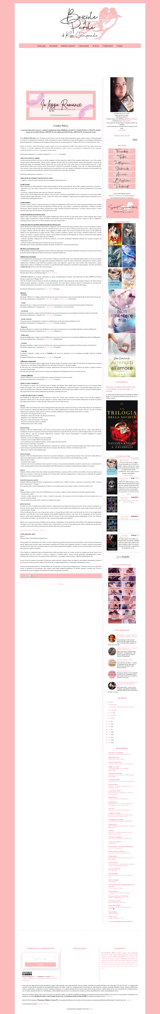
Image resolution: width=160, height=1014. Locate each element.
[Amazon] (122, 177)
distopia (128, 960)
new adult (114, 960)
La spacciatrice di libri (114, 791)
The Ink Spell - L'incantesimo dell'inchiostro (120, 846)
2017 (109, 734)
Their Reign (124, 535)
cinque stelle (117, 955)
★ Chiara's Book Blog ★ (115, 837)
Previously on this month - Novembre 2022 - (119, 853)
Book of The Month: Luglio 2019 (117, 902)
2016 (109, 737)
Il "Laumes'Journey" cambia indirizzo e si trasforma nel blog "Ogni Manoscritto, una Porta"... (121, 864)
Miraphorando (112, 824)
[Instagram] (122, 165)
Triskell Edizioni (132, 119)
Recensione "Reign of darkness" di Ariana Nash (120, 764)
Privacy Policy (55, 154)
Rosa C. (35, 976)
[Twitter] (122, 159)
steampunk (131, 966)
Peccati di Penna (112, 802)
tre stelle (109, 955)
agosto (111, 713)
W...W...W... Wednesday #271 (116, 848)
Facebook (35, 530)
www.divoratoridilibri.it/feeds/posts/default (120, 921)
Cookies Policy (49, 299)
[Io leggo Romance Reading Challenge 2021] (61, 119)
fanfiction (136, 966)
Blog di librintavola (113, 757)
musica (116, 962)
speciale (116, 966)
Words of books (112, 917)
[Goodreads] (122, 171)
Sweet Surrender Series (123, 966)
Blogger (91, 1009)
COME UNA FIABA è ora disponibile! (118, 799)
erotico (103, 958)
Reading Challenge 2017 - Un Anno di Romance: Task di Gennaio (127, 648)
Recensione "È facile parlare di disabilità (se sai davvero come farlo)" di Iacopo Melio (120, 815)
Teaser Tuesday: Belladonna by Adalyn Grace (119, 838)
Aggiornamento (112, 843)
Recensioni (53, 46)
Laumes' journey (113, 862)
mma (102, 968)
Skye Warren (125, 499)
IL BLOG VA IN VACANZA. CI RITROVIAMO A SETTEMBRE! (121, 775)
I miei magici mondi (113, 780)
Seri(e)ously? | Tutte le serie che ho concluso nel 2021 (120, 876)
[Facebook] (122, 153)
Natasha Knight (125, 537)
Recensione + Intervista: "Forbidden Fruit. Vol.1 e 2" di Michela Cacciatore (121, 786)
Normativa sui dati (63, 299)
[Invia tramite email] (26, 576)
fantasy (115, 957)
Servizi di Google (25, 530)
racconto (129, 957)
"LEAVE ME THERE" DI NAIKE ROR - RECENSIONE (118, 769)
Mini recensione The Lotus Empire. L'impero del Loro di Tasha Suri (120, 793)
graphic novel (134, 962)
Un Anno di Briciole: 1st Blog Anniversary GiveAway (125, 660)
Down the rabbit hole (114, 869)
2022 (109, 721)
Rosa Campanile (125, 460)
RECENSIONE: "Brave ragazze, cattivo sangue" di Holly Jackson (121, 858)
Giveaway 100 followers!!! (124, 671)
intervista (103, 964)
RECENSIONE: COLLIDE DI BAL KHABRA (120, 821)
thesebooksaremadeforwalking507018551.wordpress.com (121, 885)
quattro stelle (126, 953)
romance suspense (115, 958)
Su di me (96, 46)
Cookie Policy (109, 996)
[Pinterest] (122, 188)
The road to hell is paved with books (118, 896)
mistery (130, 964)
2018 (109, 732)
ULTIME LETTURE (123, 456)
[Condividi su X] (30, 576)
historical (103, 960)
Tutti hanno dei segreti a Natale (116, 759)
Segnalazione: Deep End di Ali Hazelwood (119, 810)
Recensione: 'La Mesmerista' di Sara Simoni (119, 754)
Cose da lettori (121, 960)
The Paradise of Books (114, 905)
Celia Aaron (125, 480)
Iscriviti (40, 964)
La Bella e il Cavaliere (114, 813)
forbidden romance (120, 964)
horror (126, 964)
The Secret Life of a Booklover (116, 851)
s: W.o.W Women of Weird (115, 888)
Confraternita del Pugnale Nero (129, 958)
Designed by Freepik (43, 1004)
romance (119, 953)
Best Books (109, 964)
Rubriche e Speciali (68, 46)
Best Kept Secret (124, 497)
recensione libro (108, 952)
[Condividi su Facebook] (32, 576)
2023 (109, 702)
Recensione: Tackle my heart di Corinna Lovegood (121, 781)
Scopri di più (121, 130)
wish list (110, 957)
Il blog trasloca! (112, 881)
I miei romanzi (84, 46)
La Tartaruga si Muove (114, 901)
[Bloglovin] (122, 182)
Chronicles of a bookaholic (115, 753)
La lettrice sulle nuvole (114, 762)
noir (104, 968)
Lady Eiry (111, 808)
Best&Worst (122, 957)
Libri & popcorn (113, 891)
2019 (109, 729)
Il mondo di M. (112, 797)
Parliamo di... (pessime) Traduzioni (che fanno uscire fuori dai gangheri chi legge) (127, 683)
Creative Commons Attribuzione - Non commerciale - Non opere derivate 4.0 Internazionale (39, 978)
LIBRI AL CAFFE (113, 767)
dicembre (112, 704)
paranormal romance (127, 955)
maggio (112, 715)
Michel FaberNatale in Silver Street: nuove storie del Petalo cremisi (121, 826)
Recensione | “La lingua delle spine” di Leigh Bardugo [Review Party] (119, 833)
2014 (109, 742)
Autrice (111, 966)
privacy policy (51, 273)
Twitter (42, 530)
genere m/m (135, 957)
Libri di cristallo (112, 874)
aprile (111, 718)
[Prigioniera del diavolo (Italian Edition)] (112, 494)
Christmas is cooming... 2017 (115, 918)
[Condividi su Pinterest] (34, 576)
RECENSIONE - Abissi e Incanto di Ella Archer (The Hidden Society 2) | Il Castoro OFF (120, 804)
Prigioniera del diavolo (124, 478)
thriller (107, 958)
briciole (103, 955)
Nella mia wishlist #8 (113, 913)
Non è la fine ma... (113, 870)
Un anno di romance (109, 962)
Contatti (119, 46)
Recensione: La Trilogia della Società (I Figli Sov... (122, 707)
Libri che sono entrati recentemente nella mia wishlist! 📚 (119, 908)
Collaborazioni (108, 46)
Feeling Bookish (112, 856)
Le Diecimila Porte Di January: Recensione (119, 893)
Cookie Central (47, 174)
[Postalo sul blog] (28, 576)
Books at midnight (113, 880)
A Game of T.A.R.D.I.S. (115, 842)
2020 (109, 726)
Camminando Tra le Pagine (116, 819)
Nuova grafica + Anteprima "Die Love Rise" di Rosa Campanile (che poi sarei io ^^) (127, 636)
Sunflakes (111, 831)
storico (107, 966)
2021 (109, 724)
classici (113, 964)
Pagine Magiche (112, 912)
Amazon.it (128, 1000)
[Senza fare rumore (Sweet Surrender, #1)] (112, 475)
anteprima (135, 953)
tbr (131, 960)
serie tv (120, 962)
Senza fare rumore (124, 459)
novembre (112, 710)
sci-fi (134, 964)
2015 (109, 740)
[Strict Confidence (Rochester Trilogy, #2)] (112, 531)
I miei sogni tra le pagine (115, 773)
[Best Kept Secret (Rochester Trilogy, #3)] (112, 512)
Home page (42, 46)
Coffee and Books (113, 784)
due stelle (109, 960)
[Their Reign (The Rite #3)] (112, 550)
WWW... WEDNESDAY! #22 (115, 897)
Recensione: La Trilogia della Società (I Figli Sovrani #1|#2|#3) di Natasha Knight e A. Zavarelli (120, 389)
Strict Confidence (124, 516)
